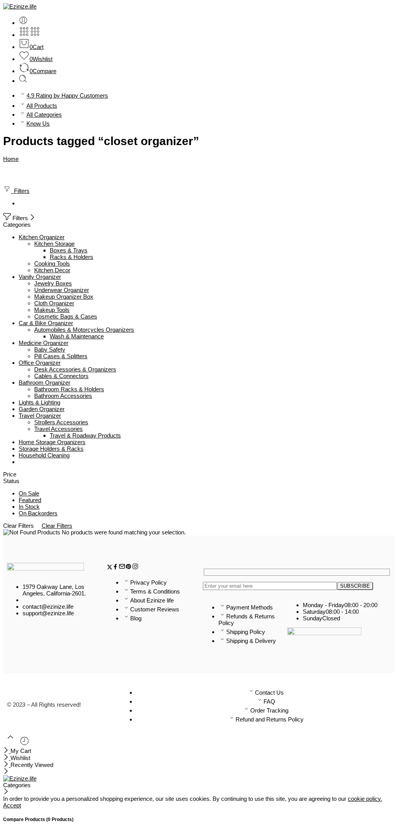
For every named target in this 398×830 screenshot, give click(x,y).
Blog (135, 618)
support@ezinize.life (48, 613)
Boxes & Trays (68, 250)
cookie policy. (365, 798)
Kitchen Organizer (42, 237)
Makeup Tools (52, 309)
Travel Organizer (40, 415)
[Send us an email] (122, 567)
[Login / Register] (23, 22)
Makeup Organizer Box (63, 296)
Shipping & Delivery (251, 640)
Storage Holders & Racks (51, 448)
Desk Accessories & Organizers (75, 369)
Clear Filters (57, 525)
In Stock (29, 506)
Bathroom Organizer (44, 382)
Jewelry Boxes (53, 283)
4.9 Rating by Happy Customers (67, 95)
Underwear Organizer (61, 290)
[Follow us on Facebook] (115, 567)
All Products (41, 105)
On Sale (29, 493)
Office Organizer (40, 362)
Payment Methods (249, 607)
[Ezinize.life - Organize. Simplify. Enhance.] (20, 6)
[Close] (32, 218)
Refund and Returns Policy (270, 719)
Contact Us (269, 692)
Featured (30, 500)
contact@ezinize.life (48, 606)
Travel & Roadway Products (85, 435)
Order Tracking (269, 710)
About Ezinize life (152, 600)
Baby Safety (49, 349)
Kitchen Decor (52, 270)
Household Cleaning (44, 455)
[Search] (23, 80)
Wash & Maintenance (77, 336)
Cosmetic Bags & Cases (65, 316)
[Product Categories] (24, 35)
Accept (12, 805)
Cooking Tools (52, 263)
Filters (20, 190)
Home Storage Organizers (52, 442)
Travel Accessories (58, 429)
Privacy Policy (148, 582)
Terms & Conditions (155, 591)
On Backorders (38, 513)
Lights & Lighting (39, 402)
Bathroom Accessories (63, 395)
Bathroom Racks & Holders (69, 389)
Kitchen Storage (54, 243)
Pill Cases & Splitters (60, 356)
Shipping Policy (245, 632)
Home (11, 159)
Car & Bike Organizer (46, 323)
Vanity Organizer (40, 276)
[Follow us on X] (109, 567)
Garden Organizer (42, 409)
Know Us (38, 123)
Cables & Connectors (61, 376)
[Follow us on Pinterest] (129, 567)
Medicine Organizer (43, 343)
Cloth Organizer (54, 303)
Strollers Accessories (61, 422)
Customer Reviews (154, 609)
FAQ (269, 701)
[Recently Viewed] (24, 744)
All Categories (44, 114)
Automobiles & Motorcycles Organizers (84, 329)
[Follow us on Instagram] (135, 567)
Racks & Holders (71, 257)
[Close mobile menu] (6, 772)
